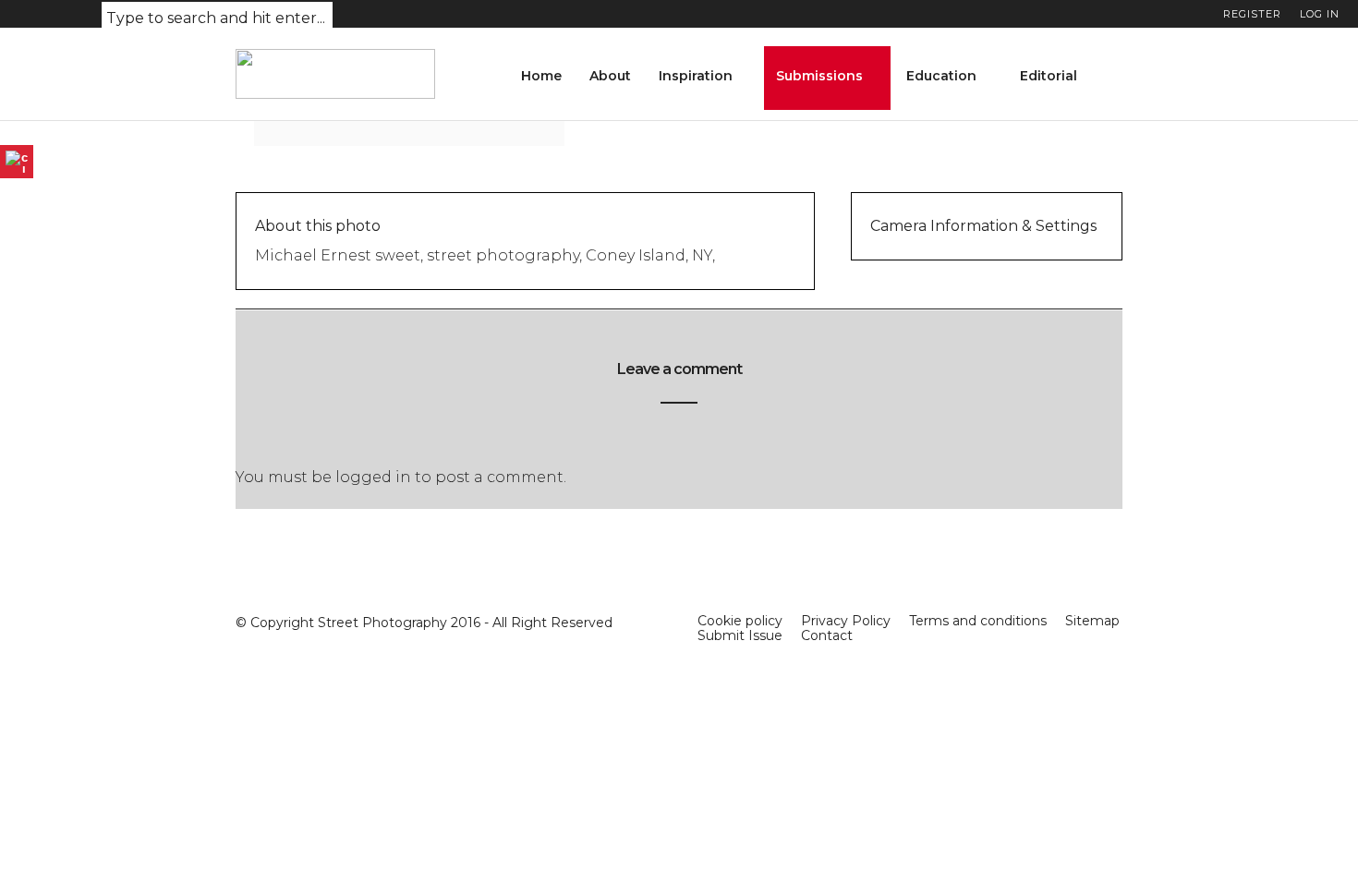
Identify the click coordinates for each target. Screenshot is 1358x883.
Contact (827, 635)
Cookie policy (739, 620)
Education (941, 75)
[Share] (1115, 78)
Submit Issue (739, 635)
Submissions (819, 75)
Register (1252, 13)
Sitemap (1092, 620)
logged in (373, 477)
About (610, 75)
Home (541, 75)
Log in (1320, 13)
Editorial (1048, 75)
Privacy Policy (846, 620)
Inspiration (696, 75)
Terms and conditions (978, 620)
